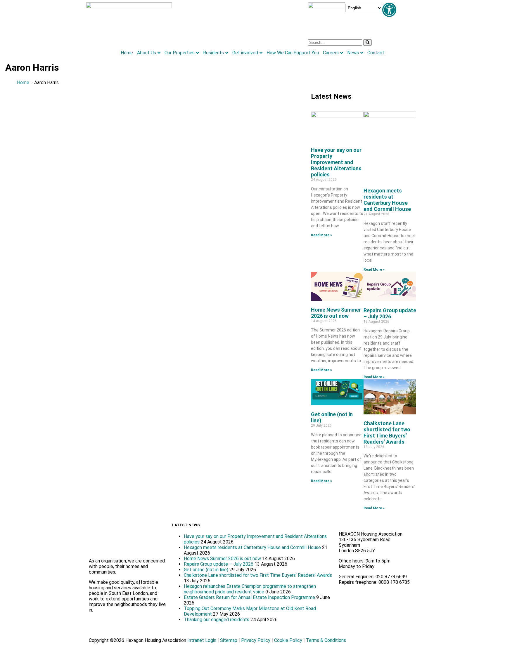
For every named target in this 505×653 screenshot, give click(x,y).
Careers (331, 52)
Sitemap (228, 640)
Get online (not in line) (206, 569)
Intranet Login (201, 640)
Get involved (245, 52)
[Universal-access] (389, 9)
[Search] (367, 42)
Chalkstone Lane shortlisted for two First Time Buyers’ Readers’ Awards (387, 432)
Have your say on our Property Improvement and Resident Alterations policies (336, 162)
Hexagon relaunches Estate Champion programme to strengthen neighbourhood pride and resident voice (250, 589)
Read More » (321, 235)
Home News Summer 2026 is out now (336, 313)
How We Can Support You (293, 52)
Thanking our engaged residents (216, 619)
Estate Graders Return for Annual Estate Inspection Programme (249, 597)
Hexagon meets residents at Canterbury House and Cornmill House (387, 199)
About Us (146, 52)
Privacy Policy (255, 640)
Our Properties (180, 52)
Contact (375, 52)
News (353, 52)
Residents (213, 52)
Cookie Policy (288, 640)
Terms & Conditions (326, 640)
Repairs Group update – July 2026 (390, 313)
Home (127, 52)
